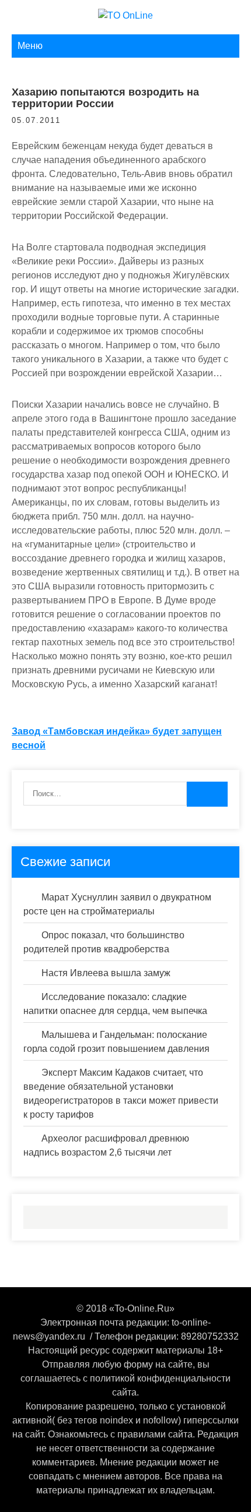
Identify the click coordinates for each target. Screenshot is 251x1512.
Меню (30, 46)
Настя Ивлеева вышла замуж (105, 973)
